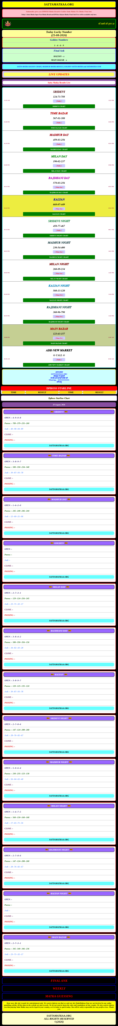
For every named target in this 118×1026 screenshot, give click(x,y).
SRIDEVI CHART (59, 106)
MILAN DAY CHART (59, 171)
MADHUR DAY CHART (59, 149)
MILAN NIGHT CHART (59, 278)
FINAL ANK (59, 980)
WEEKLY (59, 988)
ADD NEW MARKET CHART (59, 365)
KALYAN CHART (59, 214)
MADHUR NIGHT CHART (59, 257)
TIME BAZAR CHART (59, 128)
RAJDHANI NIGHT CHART (59, 322)
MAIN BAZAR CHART (59, 343)
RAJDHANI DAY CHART (59, 192)
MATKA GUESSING (59, 996)
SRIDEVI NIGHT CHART (59, 235)
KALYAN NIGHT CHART (59, 300)
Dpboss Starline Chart (59, 398)
